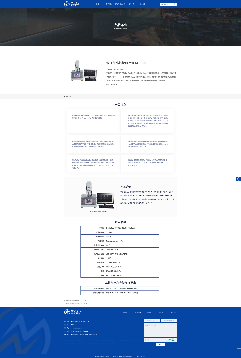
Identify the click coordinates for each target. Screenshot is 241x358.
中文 (154, 4)
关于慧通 (109, 4)
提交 (160, 344)
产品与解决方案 (120, 4)
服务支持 (143, 4)
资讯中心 (131, 4)
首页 (97, 4)
